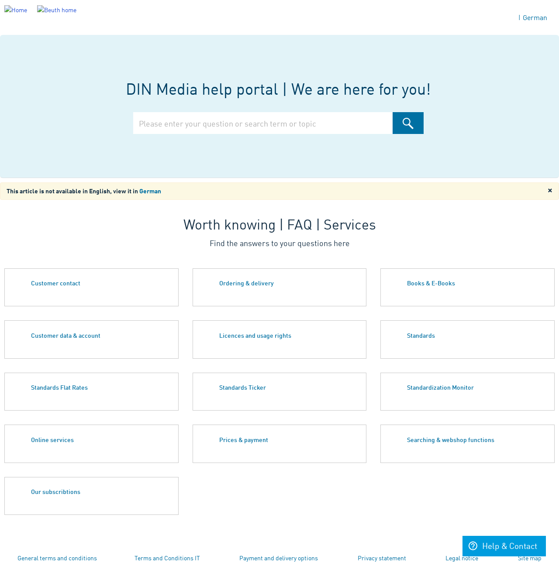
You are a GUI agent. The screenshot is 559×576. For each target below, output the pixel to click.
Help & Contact (509, 545)
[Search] (408, 123)
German (535, 17)
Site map (530, 557)
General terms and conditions (57, 557)
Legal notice (461, 557)
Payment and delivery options (278, 557)
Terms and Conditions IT (167, 557)
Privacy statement (382, 557)
